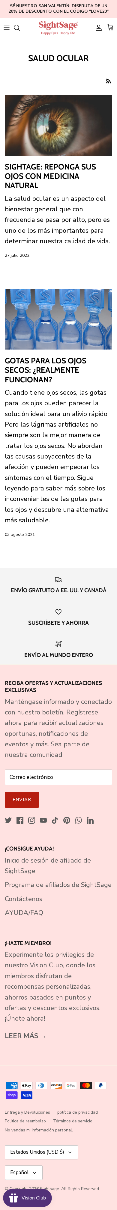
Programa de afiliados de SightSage (58, 884)
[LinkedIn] (90, 820)
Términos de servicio (72, 1121)
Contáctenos (23, 899)
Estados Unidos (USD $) (37, 1152)
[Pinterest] (66, 820)
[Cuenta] (97, 27)
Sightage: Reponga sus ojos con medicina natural (50, 176)
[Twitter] (8, 820)
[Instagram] (31, 820)
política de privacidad (77, 1112)
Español (19, 1172)
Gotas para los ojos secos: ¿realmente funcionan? (45, 370)
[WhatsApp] (78, 820)
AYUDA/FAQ (24, 912)
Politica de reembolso (25, 1121)
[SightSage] (58, 28)
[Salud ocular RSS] (108, 80)
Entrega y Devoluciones (27, 1112)
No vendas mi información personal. (39, 1130)
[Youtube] (43, 820)
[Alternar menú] (6, 27)
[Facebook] (19, 820)
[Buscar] (19, 27)
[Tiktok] (55, 820)
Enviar (22, 800)
